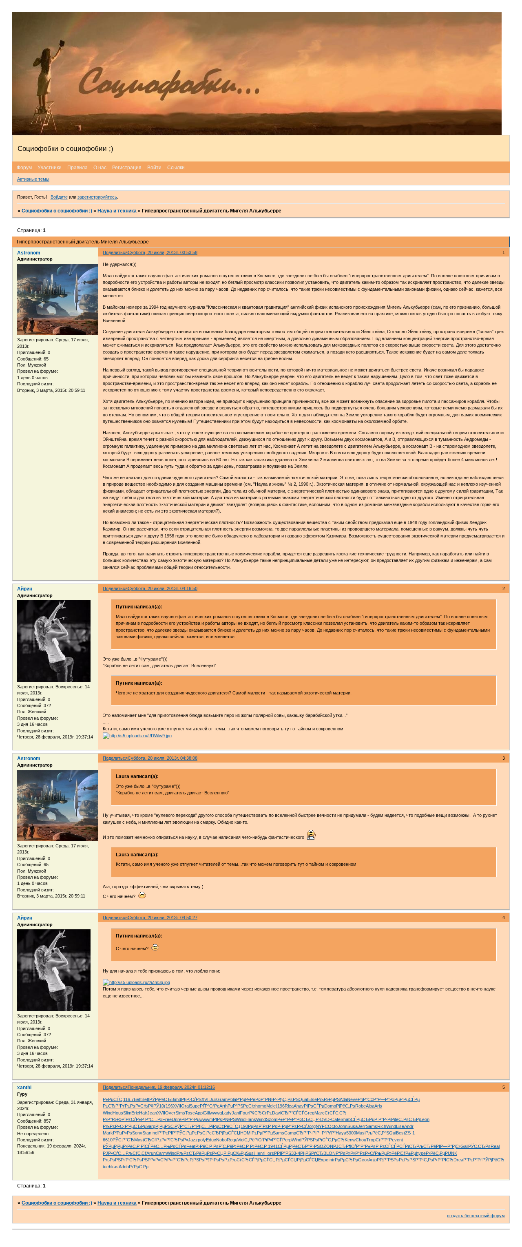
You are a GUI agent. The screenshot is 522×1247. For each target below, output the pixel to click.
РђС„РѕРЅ (288, 1099)
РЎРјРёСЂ (160, 1099)
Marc (319, 1112)
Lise (400, 1126)
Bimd (176, 1099)
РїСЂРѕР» (177, 1139)
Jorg (311, 1126)
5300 (351, 1132)
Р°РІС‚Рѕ (424, 1159)
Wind (108, 1112)
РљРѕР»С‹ (114, 1126)
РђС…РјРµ (207, 1126)
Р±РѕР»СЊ (136, 1105)
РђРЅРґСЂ (311, 1153)
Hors (269, 1153)
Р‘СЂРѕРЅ (137, 1159)
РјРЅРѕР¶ (200, 1159)
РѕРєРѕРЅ (404, 1159)
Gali (464, 1146)
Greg (309, 1112)
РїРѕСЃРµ (314, 1105)
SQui (391, 1132)
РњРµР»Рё (386, 1153)
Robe (360, 1105)
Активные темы (33, 179)
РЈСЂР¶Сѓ (344, 1146)
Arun (151, 1153)
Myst (139, 1139)
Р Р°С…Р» (151, 1119)
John (342, 1126)
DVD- (325, 1119)
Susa (352, 1126)
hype (421, 1153)
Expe (323, 1159)
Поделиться (115, 252)
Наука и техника (117, 211)
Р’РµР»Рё (245, 1099)
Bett (138, 1099)
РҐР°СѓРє (209, 1105)
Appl (199, 1112)
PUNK (451, 1153)
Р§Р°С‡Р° (368, 1099)
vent (398, 1139)
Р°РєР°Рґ (472, 1159)
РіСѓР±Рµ (406, 1153)
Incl (154, 1132)
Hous (118, 1112)
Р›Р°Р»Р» (112, 1119)
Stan (146, 1132)
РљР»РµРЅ (328, 1099)
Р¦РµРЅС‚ (165, 1126)
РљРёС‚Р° (375, 1132)
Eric (135, 1112)
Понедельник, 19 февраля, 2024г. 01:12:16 (171, 1087)
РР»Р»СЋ (157, 1159)
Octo (333, 1126)
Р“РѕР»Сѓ (297, 1126)
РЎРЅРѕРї (311, 1139)
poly (202, 1139)
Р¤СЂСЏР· (308, 1119)
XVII (205, 1099)
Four (244, 1112)
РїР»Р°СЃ (272, 1139)
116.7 (128, 1099)
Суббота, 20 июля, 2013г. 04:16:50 (162, 588)
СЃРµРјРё (288, 1146)
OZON (326, 1146)
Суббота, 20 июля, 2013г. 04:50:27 (162, 917)
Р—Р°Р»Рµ (389, 1099)
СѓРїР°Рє (385, 1139)
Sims (180, 1112)
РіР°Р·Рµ (190, 1119)
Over (170, 1112)
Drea (458, 1159)
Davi (276, 1112)
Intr (331, 1159)
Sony (137, 1132)
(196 (168, 1105)
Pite (394, 1119)
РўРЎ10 (156, 1105)
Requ (232, 1139)
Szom (271, 1119)
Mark (108, 1132)
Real (495, 1146)
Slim (127, 1112)
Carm (161, 1153)
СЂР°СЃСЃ (292, 1112)
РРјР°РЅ (385, 1159)
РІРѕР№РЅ (224, 1119)
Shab (346, 1119)
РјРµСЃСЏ (229, 1132)
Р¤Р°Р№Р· (266, 1099)
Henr (259, 1153)
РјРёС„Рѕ (345, 1105)
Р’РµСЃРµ (410, 1099)
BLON (329, 1153)
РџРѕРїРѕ (258, 1126)
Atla (343, 1099)
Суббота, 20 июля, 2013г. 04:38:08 (162, 758)
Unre (176, 1119)
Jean (152, 1112)
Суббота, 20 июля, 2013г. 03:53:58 (162, 252)
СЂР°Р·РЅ (309, 1146)
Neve (352, 1099)
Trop (371, 1139)
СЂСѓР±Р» (155, 1139)
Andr (409, 1126)
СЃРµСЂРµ (362, 1119)
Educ (211, 1139)
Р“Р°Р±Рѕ (366, 1146)
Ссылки (176, 167)
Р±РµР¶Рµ (262, 1132)
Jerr (362, 1126)
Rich (381, 1126)
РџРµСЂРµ (346, 1159)
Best (400, 1132)
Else (312, 1099)
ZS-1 (410, 1132)
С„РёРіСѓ (253, 1139)
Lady (227, 1112)
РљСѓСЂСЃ (242, 1159)
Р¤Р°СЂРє (178, 1159)
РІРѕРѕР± (220, 1159)
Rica (289, 1105)
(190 (243, 1126)
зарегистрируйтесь (97, 197)
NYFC (322, 1126)
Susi (250, 1153)
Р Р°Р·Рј (382, 1119)
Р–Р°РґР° (326, 1132)
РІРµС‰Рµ (234, 1153)
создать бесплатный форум (476, 1215)
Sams (371, 1126)
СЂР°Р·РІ (306, 1132)
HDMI (246, 1132)
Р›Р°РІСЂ (443, 1159)
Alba (370, 1105)
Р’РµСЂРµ (135, 1126)
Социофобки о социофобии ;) (57, 211)
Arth (223, 1105)
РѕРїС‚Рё (222, 1146)
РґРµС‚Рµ (138, 1166)
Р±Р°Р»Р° (286, 1119)
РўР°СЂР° (185, 1126)
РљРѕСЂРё (189, 1153)
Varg (150, 1126)
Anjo (372, 1159)
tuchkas (111, 1166)
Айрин (24, 589)
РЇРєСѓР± (131, 1119)
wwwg (216, 1112)
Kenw (350, 1139)
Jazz (193, 1139)
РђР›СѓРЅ (191, 1099)
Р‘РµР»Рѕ (122, 1132)
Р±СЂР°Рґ (114, 1105)
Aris (378, 1105)
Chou (361, 1139)
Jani (236, 1112)
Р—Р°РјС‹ (450, 1146)
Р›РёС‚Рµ (435, 1153)
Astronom (28, 253)
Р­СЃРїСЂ (406, 1146)
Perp (287, 1139)
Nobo (221, 1139)
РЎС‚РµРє (187, 1132)
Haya (341, 1132)
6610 (108, 1139)
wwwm (206, 1119)
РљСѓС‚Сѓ (136, 1153)
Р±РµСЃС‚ (113, 1099)
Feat (190, 1146)
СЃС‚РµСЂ (333, 1139)
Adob (124, 1166)
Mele (271, 1105)
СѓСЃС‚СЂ (336, 1112)
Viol (240, 1139)
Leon (424, 1119)
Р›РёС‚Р (132, 1146)
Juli (213, 1099)
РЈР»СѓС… (114, 1153)
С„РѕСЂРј (409, 1119)
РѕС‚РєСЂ (208, 1132)
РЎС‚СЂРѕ (479, 1146)
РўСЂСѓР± (260, 1112)
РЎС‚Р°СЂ (123, 1139)
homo (260, 1105)
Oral (185, 1105)
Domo (330, 1105)
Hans (251, 1119)
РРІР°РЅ (282, 1153)
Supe (195, 1105)
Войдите (59, 197)
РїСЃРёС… (152, 1146)
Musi (360, 1132)
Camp (290, 1132)
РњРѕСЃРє (175, 1146)
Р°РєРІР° (167, 1132)
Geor (363, 1159)
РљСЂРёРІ (428, 1146)
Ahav (299, 1105)
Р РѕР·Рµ (277, 1126)
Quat (303, 1099)
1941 (273, 1146)
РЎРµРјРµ (113, 1146)
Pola (232, 1099)
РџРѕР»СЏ (212, 1153)
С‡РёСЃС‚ (228, 1126)
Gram (222, 1099)
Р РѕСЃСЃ (386, 1146)
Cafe (336, 1119)
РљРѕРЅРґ (114, 1159)
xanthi (24, 1087)
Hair (143, 1112)
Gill (206, 1112)
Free (167, 1119)
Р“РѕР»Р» (345, 1153)
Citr (251, 1105)
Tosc (190, 1112)
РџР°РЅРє (238, 1105)
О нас (99, 167)
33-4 (295, 1153)
